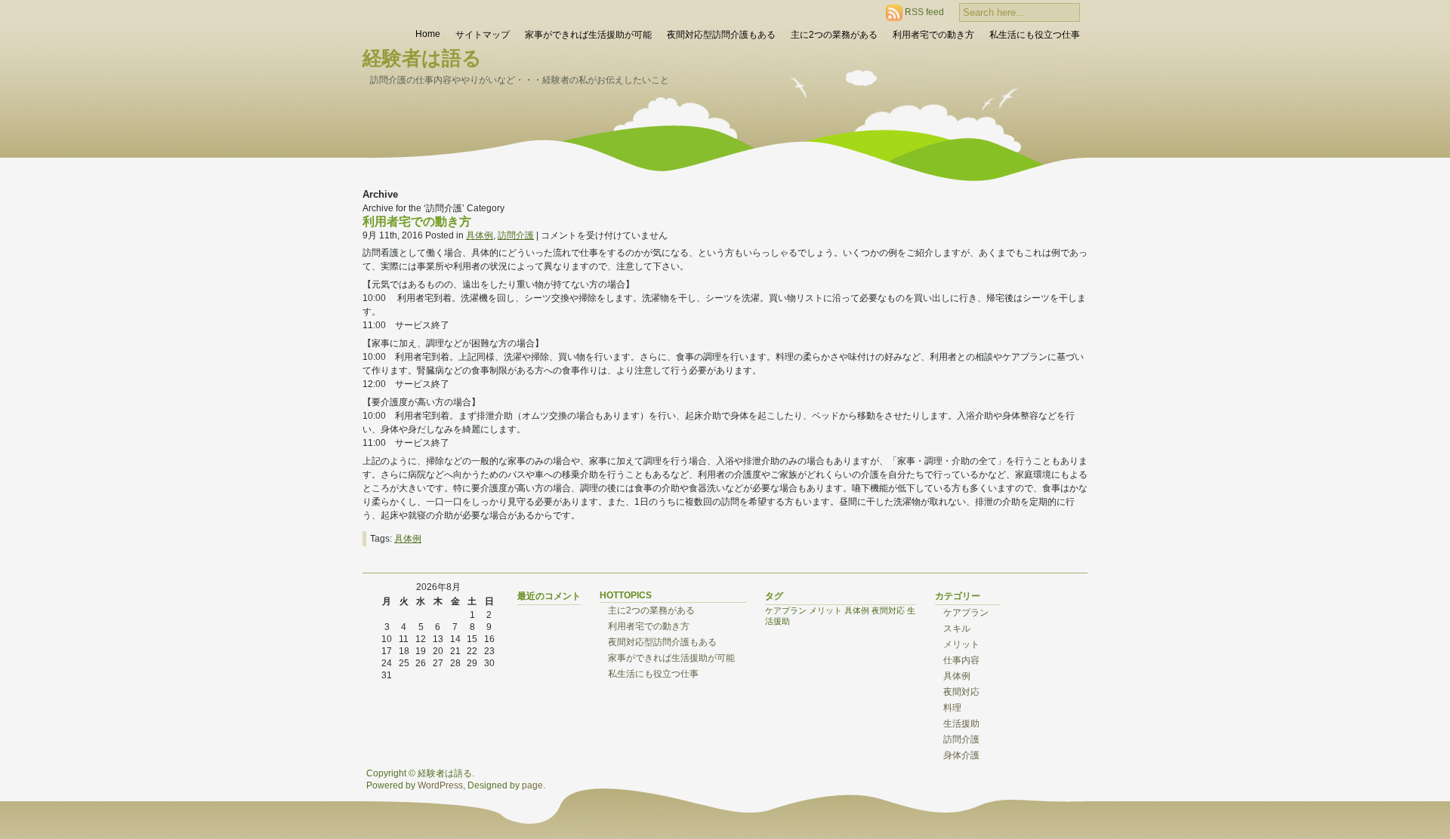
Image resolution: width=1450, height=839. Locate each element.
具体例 (479, 235)
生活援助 (961, 723)
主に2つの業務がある (834, 34)
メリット (825, 610)
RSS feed (924, 12)
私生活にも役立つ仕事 (1034, 34)
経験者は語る (422, 58)
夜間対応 (888, 610)
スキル (956, 628)
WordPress (440, 785)
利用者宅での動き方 (933, 34)
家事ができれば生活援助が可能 (588, 34)
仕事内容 (961, 660)
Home (427, 34)
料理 (952, 707)
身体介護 (961, 755)
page (532, 785)
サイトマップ (482, 34)
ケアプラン (786, 610)
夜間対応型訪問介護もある (721, 34)
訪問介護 (516, 235)
